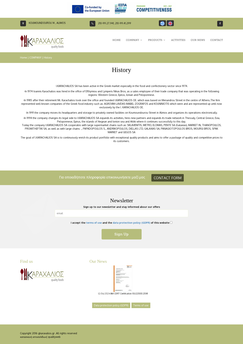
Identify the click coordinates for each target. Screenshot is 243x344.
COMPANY (35, 57)
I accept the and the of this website (120, 222)
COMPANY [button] (133, 40)
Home (23, 57)
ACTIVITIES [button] (178, 40)
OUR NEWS (198, 40)
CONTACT (216, 40)
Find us (26, 261)
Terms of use (141, 305)
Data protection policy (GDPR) (111, 305)
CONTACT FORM (167, 177)
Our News (98, 261)
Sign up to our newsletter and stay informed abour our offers (121, 206)
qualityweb (54, 336)
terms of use (94, 222)
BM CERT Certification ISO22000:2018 (129, 293)
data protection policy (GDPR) (131, 222)
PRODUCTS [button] (155, 40)
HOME (116, 40)
